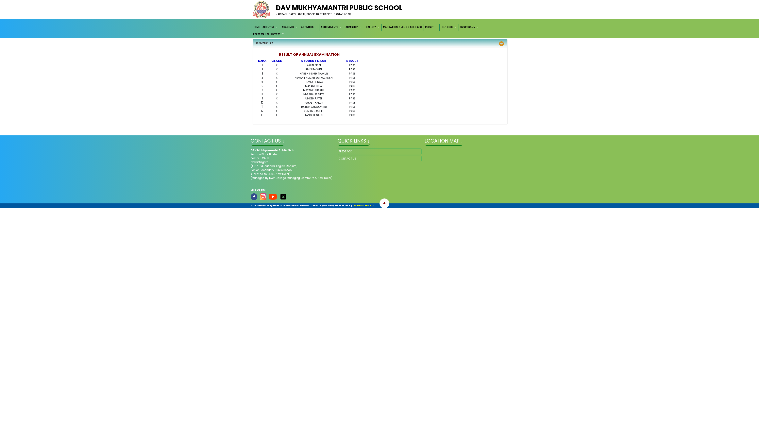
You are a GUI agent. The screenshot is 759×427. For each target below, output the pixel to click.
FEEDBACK (345, 151)
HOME (256, 27)
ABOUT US (268, 27)
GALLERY (371, 27)
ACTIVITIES (307, 27)
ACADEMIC (288, 27)
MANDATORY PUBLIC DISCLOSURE (402, 27)
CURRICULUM (467, 27)
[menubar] (380, 30)
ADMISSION (352, 27)
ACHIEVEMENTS (329, 27)
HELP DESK (447, 27)
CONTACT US (347, 159)
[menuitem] (256, 27)
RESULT (429, 27)
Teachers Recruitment (266, 33)
